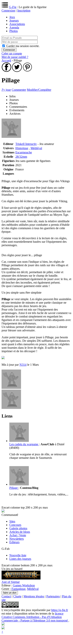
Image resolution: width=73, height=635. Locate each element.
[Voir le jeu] (21, 578)
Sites (12, 521)
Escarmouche (23, 152)
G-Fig (12, 7)
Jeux (12, 17)
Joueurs (14, 20)
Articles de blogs (19, 531)
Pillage (13, 487)
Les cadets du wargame (24, 444)
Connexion (8, 10)
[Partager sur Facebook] (6, 70)
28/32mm (21, 156)
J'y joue (6, 89)
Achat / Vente (17, 535)
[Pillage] (19, 484)
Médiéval (36, 148)
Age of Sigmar (11, 582)
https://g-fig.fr (59, 610)
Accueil (6, 60)
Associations (17, 24)
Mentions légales (34, 596)
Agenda (14, 27)
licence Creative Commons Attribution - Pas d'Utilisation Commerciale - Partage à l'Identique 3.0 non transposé (35, 617)
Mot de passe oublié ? (15, 57)
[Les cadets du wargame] (19, 440)
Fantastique (18, 588)
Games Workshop (24, 585)
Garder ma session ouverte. (23, 46)
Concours (15, 524)
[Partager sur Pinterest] (27, 70)
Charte (17, 596)
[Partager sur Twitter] (17, 70)
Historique (21, 148)
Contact (6, 596)
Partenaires (53, 596)
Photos (13, 31)
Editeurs (14, 542)
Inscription (23, 10)
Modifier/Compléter (39, 89)
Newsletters (16, 538)
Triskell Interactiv (26, 144)
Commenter (19, 89)
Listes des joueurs (20, 558)
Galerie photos (18, 528)
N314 (22, 364)
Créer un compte (12, 53)
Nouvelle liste (17, 555)
